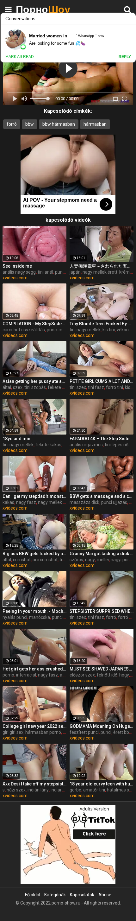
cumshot (22, 559)
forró (12, 124)
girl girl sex (13, 732)
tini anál (45, 272)
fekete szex (59, 387)
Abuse (104, 894)
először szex (82, 674)
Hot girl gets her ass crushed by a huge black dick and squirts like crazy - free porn (34, 668)
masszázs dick (84, 502)
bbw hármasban (58, 124)
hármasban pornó (43, 732)
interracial (26, 674)
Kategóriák (55, 894)
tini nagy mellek (85, 329)
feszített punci (84, 732)
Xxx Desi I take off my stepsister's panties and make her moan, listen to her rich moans (34, 783)
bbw (29, 124)
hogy (124, 674)
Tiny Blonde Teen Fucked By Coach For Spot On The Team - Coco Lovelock (101, 323)
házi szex (16, 789)
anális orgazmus (86, 444)
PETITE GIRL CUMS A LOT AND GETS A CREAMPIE (101, 381)
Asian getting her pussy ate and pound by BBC (34, 381)
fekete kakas (48, 444)
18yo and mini (17, 438)
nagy (90, 559)
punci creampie (62, 329)
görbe (75, 789)
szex (17, 387)
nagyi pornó (122, 559)
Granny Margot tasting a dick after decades (101, 553)
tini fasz (96, 387)
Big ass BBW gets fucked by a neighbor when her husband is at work (34, 553)
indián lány (38, 789)
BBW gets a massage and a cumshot (101, 496)
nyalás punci (15, 617)
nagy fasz (26, 502)
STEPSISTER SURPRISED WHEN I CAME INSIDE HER (101, 611)
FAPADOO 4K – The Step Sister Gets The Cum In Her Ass (101, 438)
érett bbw (123, 732)
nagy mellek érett (100, 272)
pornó (8, 674)
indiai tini (59, 789)
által (7, 387)
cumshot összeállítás (24, 329)
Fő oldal (32, 894)
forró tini (114, 387)
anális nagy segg (19, 272)
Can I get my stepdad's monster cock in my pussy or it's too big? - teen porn (34, 496)
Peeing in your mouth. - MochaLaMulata (34, 611)
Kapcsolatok (82, 894)
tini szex (78, 387)
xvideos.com (15, 277)
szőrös (76, 559)
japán (75, 272)
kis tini (108, 329)
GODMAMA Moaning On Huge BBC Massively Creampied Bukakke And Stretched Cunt (101, 726)
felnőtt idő (107, 674)
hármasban (95, 124)
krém (124, 272)
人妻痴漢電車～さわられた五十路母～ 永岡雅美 (101, 266)
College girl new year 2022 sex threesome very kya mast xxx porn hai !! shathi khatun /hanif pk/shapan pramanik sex (34, 726)
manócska (39, 617)
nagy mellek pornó (56, 502)
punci (57, 617)
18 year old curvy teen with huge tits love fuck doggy (101, 783)
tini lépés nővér (120, 444)
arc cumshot (45, 559)
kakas (8, 502)
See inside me (17, 266)
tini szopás (35, 387)
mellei (103, 559)
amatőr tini (94, 789)
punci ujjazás (114, 502)
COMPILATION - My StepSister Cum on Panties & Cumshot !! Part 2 (34, 323)
